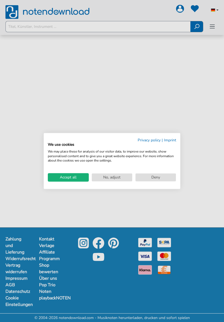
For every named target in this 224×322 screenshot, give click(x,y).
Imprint (170, 140)
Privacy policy (149, 140)
